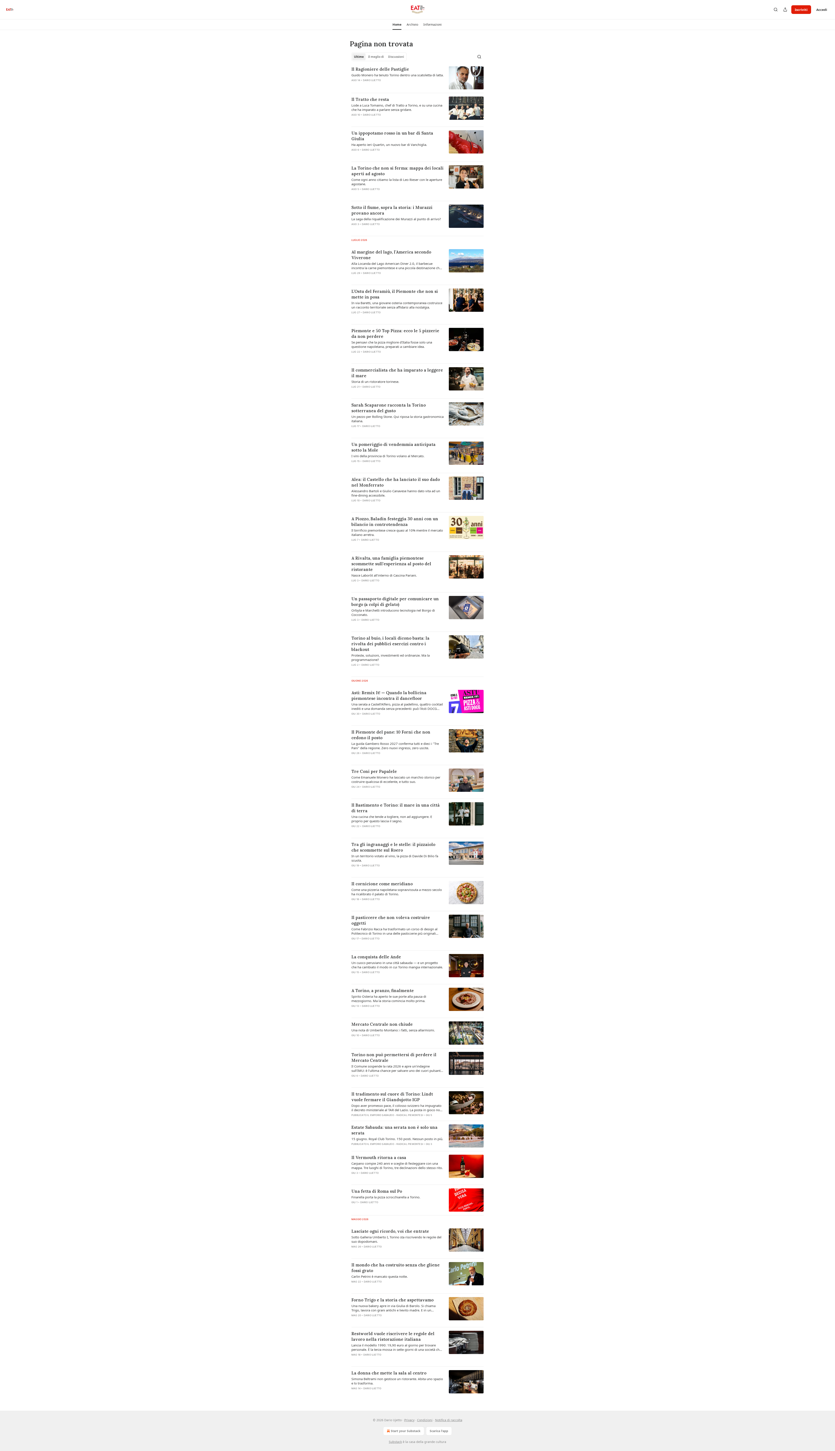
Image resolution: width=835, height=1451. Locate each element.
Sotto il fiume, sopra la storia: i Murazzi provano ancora (392, 210)
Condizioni (425, 1420)
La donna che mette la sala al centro (388, 1373)
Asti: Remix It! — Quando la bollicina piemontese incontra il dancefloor (388, 695)
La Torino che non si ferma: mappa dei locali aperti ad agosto (397, 170)
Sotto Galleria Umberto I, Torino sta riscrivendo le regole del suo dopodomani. (396, 1239)
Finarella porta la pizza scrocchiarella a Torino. (385, 1197)
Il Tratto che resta (370, 99)
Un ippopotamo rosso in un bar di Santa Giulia (392, 135)
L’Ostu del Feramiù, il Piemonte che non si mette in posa (394, 294)
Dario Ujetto (372, 80)
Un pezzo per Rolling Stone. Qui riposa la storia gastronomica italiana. (397, 418)
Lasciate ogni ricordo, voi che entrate (390, 1231)
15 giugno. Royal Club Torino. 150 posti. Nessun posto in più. (397, 1139)
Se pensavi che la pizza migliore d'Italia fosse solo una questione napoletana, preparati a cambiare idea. (391, 344)
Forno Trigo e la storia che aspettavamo (392, 1300)
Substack (395, 1442)
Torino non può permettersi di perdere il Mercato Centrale (393, 1057)
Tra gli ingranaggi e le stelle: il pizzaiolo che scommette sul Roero (393, 847)
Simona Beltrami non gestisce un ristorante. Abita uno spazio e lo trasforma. (397, 1381)
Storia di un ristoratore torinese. (375, 381)
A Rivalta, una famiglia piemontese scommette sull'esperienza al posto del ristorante (391, 563)
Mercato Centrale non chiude (382, 1024)
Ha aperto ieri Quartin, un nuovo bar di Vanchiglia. (389, 144)
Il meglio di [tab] (376, 57)
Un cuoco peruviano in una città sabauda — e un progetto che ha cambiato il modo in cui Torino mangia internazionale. (397, 965)
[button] (397, 24)
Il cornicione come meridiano (382, 883)
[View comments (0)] (384, 85)
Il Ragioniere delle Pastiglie (380, 69)
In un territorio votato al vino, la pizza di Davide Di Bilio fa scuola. (394, 858)
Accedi (821, 9)
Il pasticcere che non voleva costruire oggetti (390, 920)
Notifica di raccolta (448, 1420)
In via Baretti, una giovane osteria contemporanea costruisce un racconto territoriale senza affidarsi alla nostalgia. (396, 305)
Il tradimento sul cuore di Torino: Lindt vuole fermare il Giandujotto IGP (392, 1096)
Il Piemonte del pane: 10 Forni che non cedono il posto (390, 734)
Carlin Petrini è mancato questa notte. (379, 1276)
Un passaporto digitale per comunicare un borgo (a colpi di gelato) (395, 601)
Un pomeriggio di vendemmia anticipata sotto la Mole (393, 447)
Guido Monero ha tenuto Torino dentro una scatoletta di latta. (397, 75)
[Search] (775, 9)
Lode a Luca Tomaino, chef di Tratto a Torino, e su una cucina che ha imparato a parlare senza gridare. (396, 107)
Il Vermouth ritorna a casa (378, 1157)
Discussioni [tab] (396, 57)
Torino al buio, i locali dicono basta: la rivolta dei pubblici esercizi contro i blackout (390, 643)
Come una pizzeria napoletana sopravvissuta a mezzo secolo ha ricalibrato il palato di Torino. (396, 891)
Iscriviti (801, 9)
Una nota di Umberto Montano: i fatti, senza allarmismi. (393, 1030)
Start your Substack (406, 1431)
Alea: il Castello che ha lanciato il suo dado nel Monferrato (395, 482)
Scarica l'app (439, 1431)
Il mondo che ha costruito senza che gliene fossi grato (395, 1267)
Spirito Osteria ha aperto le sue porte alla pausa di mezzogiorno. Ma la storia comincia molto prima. (388, 998)
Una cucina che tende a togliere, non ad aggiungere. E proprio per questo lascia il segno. (391, 818)
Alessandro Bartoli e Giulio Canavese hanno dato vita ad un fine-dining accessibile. (395, 493)
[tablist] (379, 56)
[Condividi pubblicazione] (785, 9)
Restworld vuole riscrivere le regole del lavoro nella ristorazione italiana (392, 1336)
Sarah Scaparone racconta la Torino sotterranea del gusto (388, 407)
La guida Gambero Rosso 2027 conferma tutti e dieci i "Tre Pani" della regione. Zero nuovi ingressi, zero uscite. (395, 745)
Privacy (409, 1420)
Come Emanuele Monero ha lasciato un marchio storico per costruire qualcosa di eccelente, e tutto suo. (395, 779)
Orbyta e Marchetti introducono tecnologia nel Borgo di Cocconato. (393, 612)
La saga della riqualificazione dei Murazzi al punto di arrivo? (396, 219)
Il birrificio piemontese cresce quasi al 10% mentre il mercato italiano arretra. (397, 532)
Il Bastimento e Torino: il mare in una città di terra (395, 807)
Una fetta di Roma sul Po (376, 1191)
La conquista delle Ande (376, 956)
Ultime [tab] (359, 57)
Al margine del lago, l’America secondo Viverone (391, 254)
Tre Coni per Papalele (374, 771)
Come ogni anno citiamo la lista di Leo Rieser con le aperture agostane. (396, 181)
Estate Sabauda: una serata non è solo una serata (394, 1130)
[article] (417, 78)
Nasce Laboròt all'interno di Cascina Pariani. (384, 575)
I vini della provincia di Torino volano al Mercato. (387, 456)
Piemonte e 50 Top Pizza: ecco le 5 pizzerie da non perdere (395, 333)
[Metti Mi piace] (354, 278)
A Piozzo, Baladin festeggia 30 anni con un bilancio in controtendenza (394, 521)
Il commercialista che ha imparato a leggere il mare (397, 372)
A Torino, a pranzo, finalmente (382, 990)
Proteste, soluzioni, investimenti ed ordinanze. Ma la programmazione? (390, 657)
